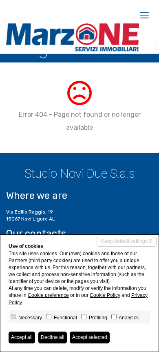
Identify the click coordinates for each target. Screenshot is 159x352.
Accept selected (89, 337)
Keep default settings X (126, 241)
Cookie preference (48, 295)
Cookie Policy (105, 295)
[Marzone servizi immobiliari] (72, 37)
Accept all (22, 337)
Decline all (52, 337)
